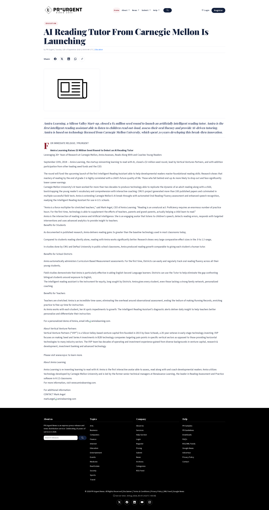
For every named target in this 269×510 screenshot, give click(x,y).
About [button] (125, 10)
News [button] (135, 10)
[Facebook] (127, 502)
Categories (141, 466)
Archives (139, 461)
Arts (91, 425)
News (138, 457)
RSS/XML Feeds (188, 443)
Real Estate (94, 466)
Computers (94, 434)
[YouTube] (142, 502)
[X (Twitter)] (119, 502)
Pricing (139, 448)
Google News (188, 448)
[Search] (82, 438)
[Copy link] (82, 59)
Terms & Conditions (141, 491)
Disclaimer (127, 491)
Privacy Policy (188, 457)
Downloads (187, 434)
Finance (93, 439)
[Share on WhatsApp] (75, 59)
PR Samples (187, 425)
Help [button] (155, 10)
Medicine (94, 461)
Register (218, 10)
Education (99, 49)
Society (93, 470)
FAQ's (184, 439)
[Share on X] (62, 59)
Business (94, 430)
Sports (93, 475)
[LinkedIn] (134, 502)
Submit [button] (145, 10)
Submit (139, 452)
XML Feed (168, 491)
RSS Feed (140, 470)
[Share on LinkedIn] (68, 59)
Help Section (141, 434)
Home (116, 10)
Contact (185, 461)
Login (138, 439)
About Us (140, 425)
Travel (92, 479)
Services (140, 430)
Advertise (186, 452)
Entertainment (96, 452)
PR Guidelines (188, 430)
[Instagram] (149, 502)
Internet (93, 443)
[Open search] (167, 10)
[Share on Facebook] (55, 59)
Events (93, 457)
